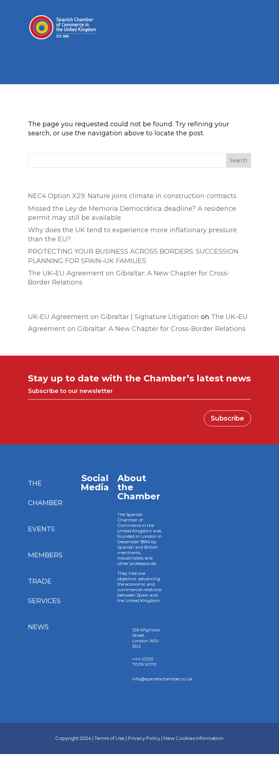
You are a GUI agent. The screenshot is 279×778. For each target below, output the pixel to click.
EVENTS (41, 529)
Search (238, 160)
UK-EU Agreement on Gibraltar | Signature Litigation (113, 317)
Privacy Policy (144, 738)
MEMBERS (45, 555)
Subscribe (227, 418)
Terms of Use (109, 738)
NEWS (38, 627)
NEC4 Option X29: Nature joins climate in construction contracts (133, 196)
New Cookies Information (193, 738)
